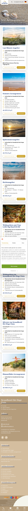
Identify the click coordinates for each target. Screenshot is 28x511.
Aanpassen (13, 270)
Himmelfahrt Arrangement (14, 374)
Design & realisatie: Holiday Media (14, 503)
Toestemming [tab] (5, 242)
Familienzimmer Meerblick (9, 476)
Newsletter (10, 508)
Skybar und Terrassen (7, 487)
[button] (9, 42)
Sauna (3, 489)
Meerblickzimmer (6, 473)
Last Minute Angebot (11, 48)
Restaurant (5, 485)
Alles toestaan (14, 266)
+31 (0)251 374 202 (19, 2)
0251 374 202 (6, 424)
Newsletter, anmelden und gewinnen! (11, 452)
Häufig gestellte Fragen (8, 450)
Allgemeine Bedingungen (7, 504)
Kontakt (4, 406)
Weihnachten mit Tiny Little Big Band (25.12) (12, 226)
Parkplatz (4, 492)
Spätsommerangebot (11, 140)
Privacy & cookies (23, 504)
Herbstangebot (9, 182)
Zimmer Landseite (6, 471)
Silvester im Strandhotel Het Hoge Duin (12, 323)
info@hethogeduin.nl (8, 426)
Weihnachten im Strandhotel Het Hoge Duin (14, 275)
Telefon (3, 508)
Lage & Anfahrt (6, 407)
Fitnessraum (5, 490)
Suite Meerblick (6, 478)
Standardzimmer (6, 469)
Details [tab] (14, 242)
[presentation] (5, 36)
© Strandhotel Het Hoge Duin (14, 501)
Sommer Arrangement (12, 94)
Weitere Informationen (9, 67)
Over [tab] (23, 242)
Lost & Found (5, 448)
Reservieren (17, 509)
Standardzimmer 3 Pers (8, 474)
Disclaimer (16, 504)
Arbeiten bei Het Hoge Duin (9, 409)
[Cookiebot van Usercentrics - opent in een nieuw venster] (20, 239)
